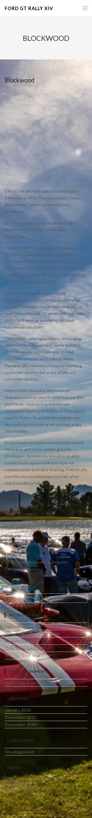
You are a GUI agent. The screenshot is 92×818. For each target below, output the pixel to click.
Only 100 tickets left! (25, 648)
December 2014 (20, 724)
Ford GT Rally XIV (29, 8)
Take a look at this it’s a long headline (40, 626)
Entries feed (17, 781)
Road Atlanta (50, 682)
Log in (11, 777)
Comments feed (20, 785)
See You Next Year (23, 655)
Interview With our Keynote (32, 633)
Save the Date (18, 640)
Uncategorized (19, 751)
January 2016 (18, 710)
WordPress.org (20, 790)
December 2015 (20, 717)
